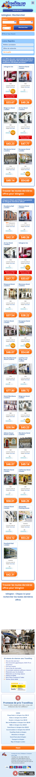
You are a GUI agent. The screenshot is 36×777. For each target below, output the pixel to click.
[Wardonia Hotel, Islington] (25, 442)
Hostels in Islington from (18, 720)
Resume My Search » (18, 10)
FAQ (16, 755)
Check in (4, 19)
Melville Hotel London (9, 470)
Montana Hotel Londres (24, 285)
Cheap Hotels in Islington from (18, 715)
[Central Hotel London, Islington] (10, 516)
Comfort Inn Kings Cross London (23, 359)
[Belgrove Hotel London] (10, 117)
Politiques (23, 753)
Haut (18, 747)
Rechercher (23, 27)
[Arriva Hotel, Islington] (10, 252)
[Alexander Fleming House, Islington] (25, 516)
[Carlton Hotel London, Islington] (10, 330)
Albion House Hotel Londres (9, 434)
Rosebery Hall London (9, 207)
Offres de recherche (9, 48)
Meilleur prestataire (9, 44)
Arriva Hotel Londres (23, 109)
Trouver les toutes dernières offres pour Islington (17, 192)
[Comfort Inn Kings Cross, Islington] (25, 369)
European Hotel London (24, 150)
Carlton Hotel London (9, 322)
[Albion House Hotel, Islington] (10, 442)
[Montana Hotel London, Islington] (25, 294)
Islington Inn (8, 67)
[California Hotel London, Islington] (25, 479)
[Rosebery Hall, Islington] (10, 216)
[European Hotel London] (25, 159)
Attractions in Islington (18, 734)
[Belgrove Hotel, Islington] (25, 406)
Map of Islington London (18, 742)
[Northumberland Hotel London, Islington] (10, 369)
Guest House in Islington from (18, 727)
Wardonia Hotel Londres (9, 150)
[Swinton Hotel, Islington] (25, 216)
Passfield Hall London (9, 544)
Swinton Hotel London (24, 67)
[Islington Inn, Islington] (25, 252)
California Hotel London (25, 470)
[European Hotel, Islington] (25, 330)
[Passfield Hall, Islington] (10, 553)
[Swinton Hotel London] (25, 76)
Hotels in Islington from (18, 717)
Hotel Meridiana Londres (10, 397)
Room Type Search (9, 34)
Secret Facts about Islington (18, 737)
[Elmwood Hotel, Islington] (10, 294)
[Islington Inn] (10, 76)
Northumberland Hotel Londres (10, 358)
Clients (4, 25)
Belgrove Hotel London (9, 109)
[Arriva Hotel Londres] (25, 117)
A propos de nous (15, 753)
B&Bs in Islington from (18, 725)
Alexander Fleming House (24, 507)
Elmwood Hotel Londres (9, 285)
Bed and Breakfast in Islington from (18, 722)
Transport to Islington (18, 739)
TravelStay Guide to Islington (18, 732)
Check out (22, 19)
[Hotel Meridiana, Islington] (10, 406)
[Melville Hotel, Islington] (10, 479)
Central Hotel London (9, 507)
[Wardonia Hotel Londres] (10, 159)
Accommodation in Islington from (18, 729)
